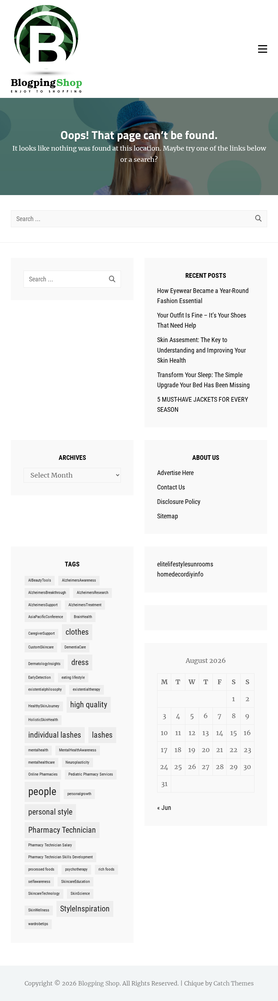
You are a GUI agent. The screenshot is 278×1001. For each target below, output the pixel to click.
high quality (88, 704)
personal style (50, 811)
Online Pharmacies (43, 774)
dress (80, 662)
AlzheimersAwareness (79, 580)
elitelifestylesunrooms (185, 564)
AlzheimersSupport (43, 605)
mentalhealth (38, 750)
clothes (77, 632)
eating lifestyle (73, 677)
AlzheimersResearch (92, 592)
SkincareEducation (75, 881)
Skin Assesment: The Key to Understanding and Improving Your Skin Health (201, 350)
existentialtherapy (86, 689)
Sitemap (167, 516)
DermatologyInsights (44, 663)
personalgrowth (79, 793)
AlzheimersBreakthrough (47, 592)
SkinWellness (38, 910)
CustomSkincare (41, 647)
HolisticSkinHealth (43, 719)
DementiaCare (75, 647)
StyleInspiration (85, 908)
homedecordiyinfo (180, 574)
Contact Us (171, 487)
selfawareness (39, 881)
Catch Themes (234, 983)
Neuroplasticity (77, 762)
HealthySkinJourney (43, 706)
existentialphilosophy (45, 689)
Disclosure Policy (179, 501)
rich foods (106, 869)
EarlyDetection (39, 677)
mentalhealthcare (41, 762)
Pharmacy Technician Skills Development (60, 857)
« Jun (164, 807)
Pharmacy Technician (62, 829)
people (42, 791)
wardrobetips (38, 924)
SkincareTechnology (44, 893)
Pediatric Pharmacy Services (90, 774)
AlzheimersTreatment (84, 605)
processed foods (41, 869)
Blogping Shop (98, 983)
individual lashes (54, 734)
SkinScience (80, 893)
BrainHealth (83, 616)
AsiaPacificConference (45, 616)
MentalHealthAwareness (77, 750)
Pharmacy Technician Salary (50, 845)
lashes (102, 734)
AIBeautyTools (39, 580)
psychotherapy (76, 869)
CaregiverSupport (41, 633)
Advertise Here (175, 472)
